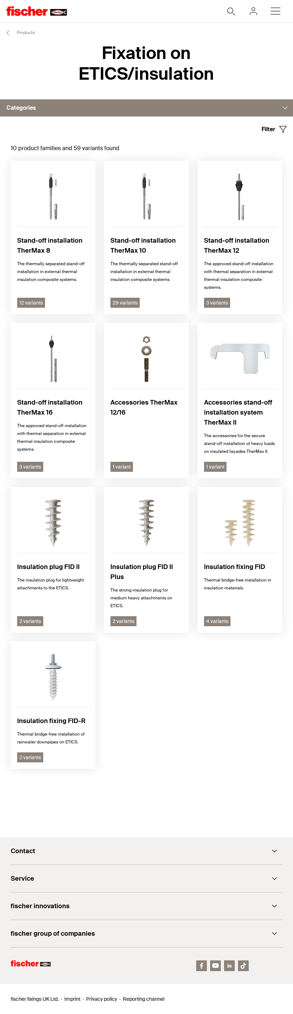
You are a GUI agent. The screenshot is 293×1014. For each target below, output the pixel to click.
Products (25, 32)
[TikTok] (243, 965)
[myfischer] (253, 11)
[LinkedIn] (229, 965)
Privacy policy (101, 999)
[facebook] (201, 965)
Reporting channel (143, 999)
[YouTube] (215, 965)
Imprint (72, 999)
